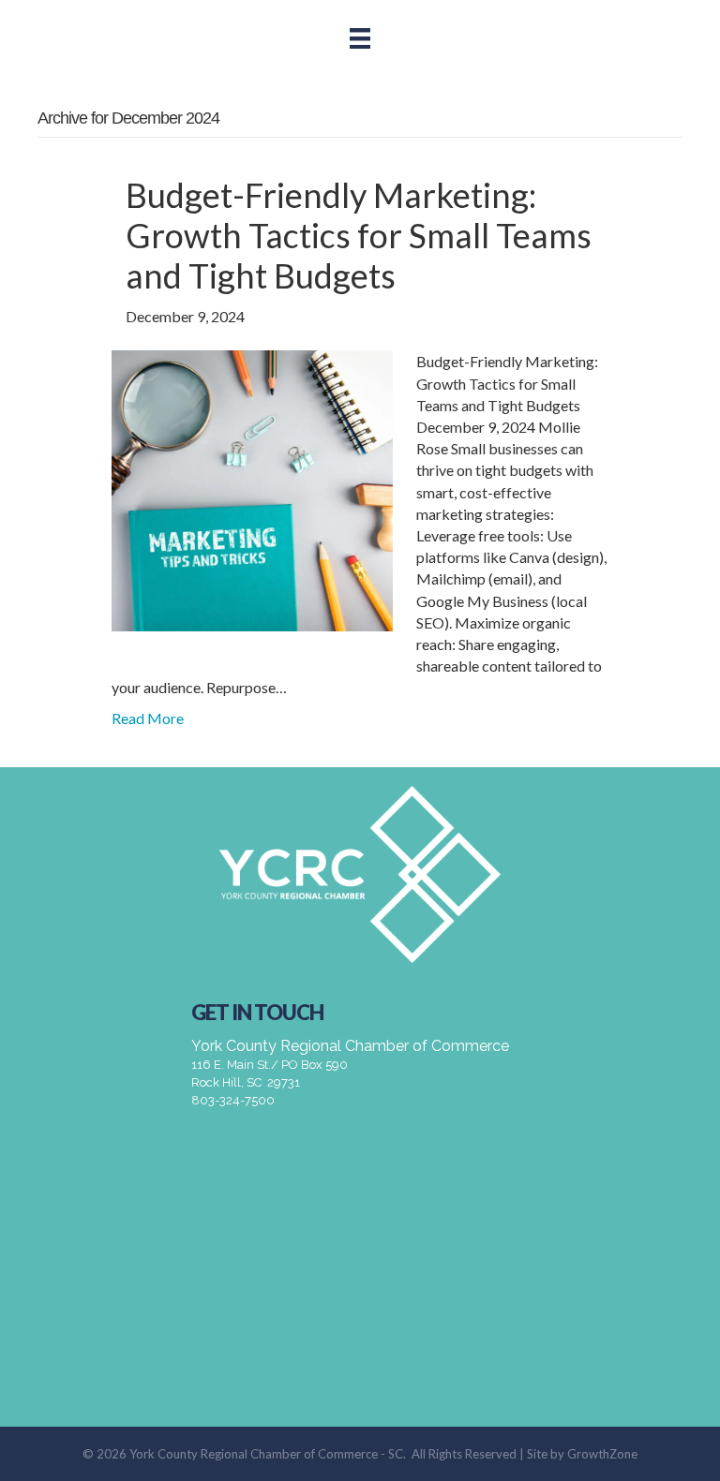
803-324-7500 (233, 1100)
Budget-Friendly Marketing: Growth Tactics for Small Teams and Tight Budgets (359, 235)
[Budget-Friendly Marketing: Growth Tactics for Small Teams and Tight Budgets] (252, 489)
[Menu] (360, 38)
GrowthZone (602, 1453)
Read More (148, 718)
